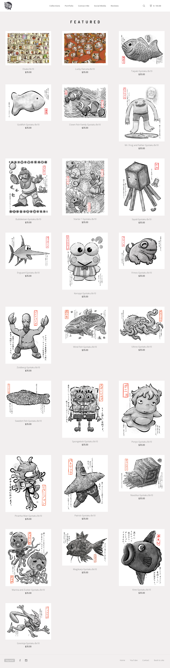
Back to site (159, 660)
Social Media (100, 6)
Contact (145, 660)
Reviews (115, 6)
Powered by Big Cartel (9, 660)
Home (122, 660)
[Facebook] (20, 660)
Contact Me (83, 6)
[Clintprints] (18, 5)
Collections (54, 6)
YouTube (134, 660)
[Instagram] (26, 660)
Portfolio (69, 6)
